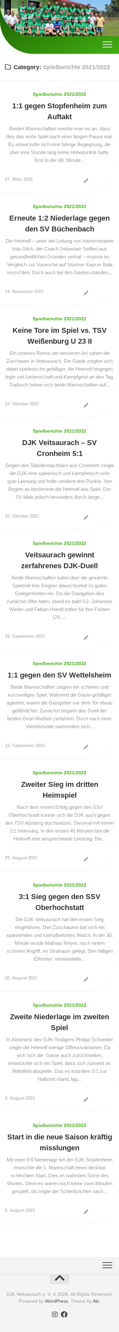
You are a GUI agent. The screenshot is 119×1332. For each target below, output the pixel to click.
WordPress (56, 1301)
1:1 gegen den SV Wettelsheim (59, 675)
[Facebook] (64, 1314)
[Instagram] (55, 1314)
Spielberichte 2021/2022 (59, 94)
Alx (96, 1301)
